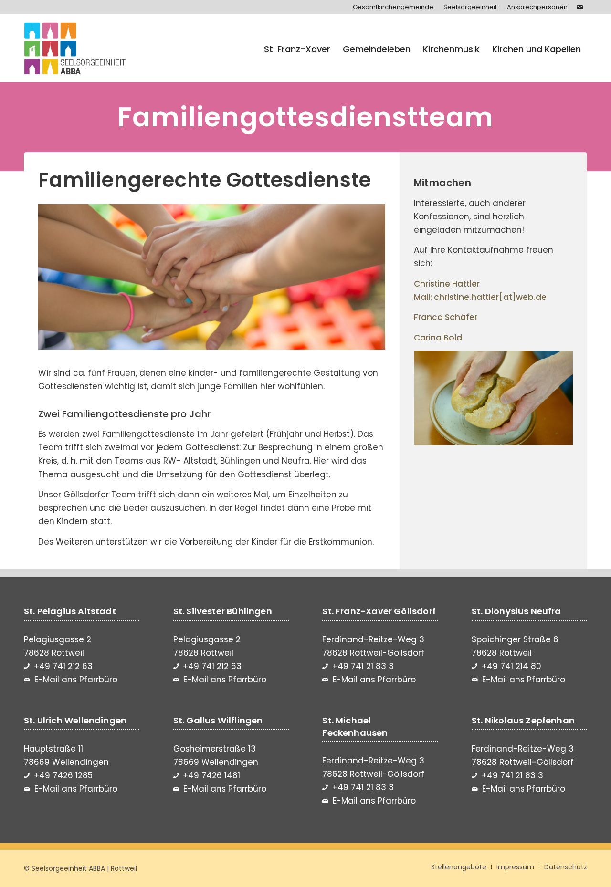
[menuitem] (393, 7)
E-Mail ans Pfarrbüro (75, 679)
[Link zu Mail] (580, 7)
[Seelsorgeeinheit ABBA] (75, 49)
